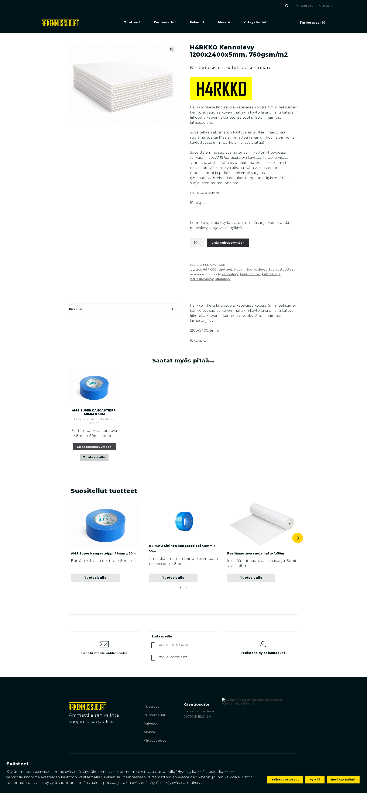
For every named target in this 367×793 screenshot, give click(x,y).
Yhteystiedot (255, 22)
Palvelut (197, 22)
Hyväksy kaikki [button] (343, 779)
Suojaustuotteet (281, 269)
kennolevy (230, 274)
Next (297, 538)
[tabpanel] (105, 542)
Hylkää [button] (314, 779)
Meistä (224, 22)
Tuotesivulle (94, 457)
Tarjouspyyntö (312, 22)
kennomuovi (250, 274)
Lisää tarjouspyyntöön (228, 242)
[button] (172, 49)
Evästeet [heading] (17, 763)
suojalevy (222, 279)
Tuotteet (132, 22)
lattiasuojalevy (202, 279)
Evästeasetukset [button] (285, 779)
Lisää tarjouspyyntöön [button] (94, 446)
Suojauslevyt (256, 269)
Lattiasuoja (271, 274)
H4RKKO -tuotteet (217, 269)
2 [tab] (187, 587)
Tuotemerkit (165, 22)
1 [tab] (180, 587)
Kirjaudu (307, 5)
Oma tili (328, 6)
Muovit (239, 269)
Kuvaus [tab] (75, 309)
